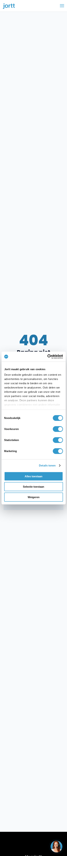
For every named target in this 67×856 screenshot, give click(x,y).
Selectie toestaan (33, 486)
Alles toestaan (33, 476)
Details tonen (47, 465)
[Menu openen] (62, 6)
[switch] (58, 429)
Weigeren (33, 496)
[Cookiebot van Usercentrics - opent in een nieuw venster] (48, 356)
